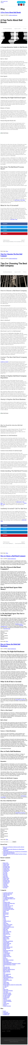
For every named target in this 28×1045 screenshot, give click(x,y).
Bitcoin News (6, 912)
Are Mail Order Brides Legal (9, 898)
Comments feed (6, 1013)
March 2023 (5, 862)
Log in (4, 1011)
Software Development (8, 990)
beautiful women (6, 902)
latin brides (5, 958)
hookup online (6, 945)
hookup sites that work (7, 947)
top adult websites (6, 995)
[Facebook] (19, 5)
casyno (4, 919)
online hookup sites (7, 976)
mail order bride (6, 967)
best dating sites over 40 (8, 905)
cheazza (4, 922)
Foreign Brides (6, 942)
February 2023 (6, 864)
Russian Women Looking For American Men (12, 984)
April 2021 (5, 885)
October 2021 (6, 883)
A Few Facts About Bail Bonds (11, 12)
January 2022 (6, 879)
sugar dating (5, 991)
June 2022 (5, 873)
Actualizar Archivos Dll (8, 892)
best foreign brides (7, 906)
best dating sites (6, 904)
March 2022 (5, 877)
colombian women (7, 925)
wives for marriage (7, 1000)
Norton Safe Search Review (9, 852)
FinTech (5, 939)
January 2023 (6, 865)
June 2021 (5, 884)
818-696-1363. (14, 219)
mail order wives (6, 968)
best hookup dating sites (8, 908)
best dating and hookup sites (9, 903)
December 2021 (6, 880)
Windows (5, 998)
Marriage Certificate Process (9, 969)
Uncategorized (6, 997)
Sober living (5, 989)
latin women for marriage (8, 959)
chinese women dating (7, 924)
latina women (6, 961)
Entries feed (5, 1012)
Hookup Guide (6, 944)
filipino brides (6, 937)
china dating (5, 923)
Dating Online (6, 928)
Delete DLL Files (6, 934)
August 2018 (5, 886)
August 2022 (5, 871)
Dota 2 (4, 935)
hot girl (4, 949)
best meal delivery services (8, 909)
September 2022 (6, 870)
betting (4, 911)
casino (4, 918)
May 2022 (5, 874)
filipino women (6, 938)
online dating (5, 975)
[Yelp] (21, 5)
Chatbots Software (7, 921)
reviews (4, 981)
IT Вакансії (5, 951)
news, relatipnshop (7, 974)
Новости (5, 1004)
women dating (6, 1003)
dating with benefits (7, 931)
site (3, 988)
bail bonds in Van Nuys (20, 200)
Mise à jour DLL (6, 970)
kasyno (4, 957)
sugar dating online (7, 993)
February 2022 (6, 878)
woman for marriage (7, 1001)
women (4, 1002)
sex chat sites (5, 985)
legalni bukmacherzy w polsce (9, 964)
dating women (6, 932)
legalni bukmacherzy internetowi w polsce (11, 963)
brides (4, 917)
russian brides (6, 982)
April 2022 (5, 875)
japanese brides (6, 954)
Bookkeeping (6, 916)
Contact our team (4, 362)
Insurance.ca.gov (18, 624)
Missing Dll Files (6, 971)
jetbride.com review (7, 956)
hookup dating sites (7, 943)
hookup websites (6, 948)
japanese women (6, 955)
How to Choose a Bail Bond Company (13, 556)
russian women (6, 983)
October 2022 (6, 868)
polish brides (5, 978)
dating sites (5, 929)
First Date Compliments (8, 941)
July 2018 (5, 887)
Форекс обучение (7, 1005)
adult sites (5, 896)
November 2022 (6, 867)
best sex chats (6, 910)
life (3, 965)
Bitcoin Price (5, 914)
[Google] (24, 5)
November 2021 (6, 881)
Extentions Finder (6, 936)
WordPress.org (6, 1014)
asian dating (5, 899)
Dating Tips (5, 930)
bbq (4, 901)
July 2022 (5, 872)
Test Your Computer (7, 994)
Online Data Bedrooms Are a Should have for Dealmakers (15, 851)
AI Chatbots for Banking (8, 897)
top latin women (6, 996)
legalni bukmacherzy (7, 962)
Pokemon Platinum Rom (8, 977)
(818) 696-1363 (7, 628)
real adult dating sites (7, 980)
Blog (7, 251)
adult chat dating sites (7, 893)
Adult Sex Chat (6, 895)
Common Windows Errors (8, 926)
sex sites (5, 987)
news (4, 972)
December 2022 (6, 866)
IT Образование (6, 952)
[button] (14, 3)
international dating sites (8, 950)
